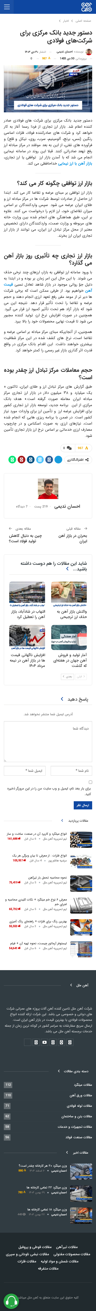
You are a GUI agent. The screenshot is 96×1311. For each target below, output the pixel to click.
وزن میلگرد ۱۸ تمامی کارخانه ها (47, 1209)
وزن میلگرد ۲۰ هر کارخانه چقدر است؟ (43, 1165)
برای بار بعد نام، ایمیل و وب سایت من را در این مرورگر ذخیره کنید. (49, 791)
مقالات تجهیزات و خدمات (75, 1127)
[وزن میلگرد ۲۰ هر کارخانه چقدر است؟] (81, 1172)
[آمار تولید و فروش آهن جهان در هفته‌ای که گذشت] (69, 637)
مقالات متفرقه (48, 1268)
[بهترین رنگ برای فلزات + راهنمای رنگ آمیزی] (81, 927)
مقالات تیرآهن (67, 1247)
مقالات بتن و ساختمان (76, 1116)
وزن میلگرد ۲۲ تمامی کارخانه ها (47, 1187)
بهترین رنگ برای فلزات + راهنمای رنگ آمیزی (38, 921)
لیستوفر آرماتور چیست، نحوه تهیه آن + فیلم (38, 943)
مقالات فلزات (27, 1261)
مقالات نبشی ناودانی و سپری (27, 1254)
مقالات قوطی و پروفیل (34, 1247)
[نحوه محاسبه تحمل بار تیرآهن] (81, 883)
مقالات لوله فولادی (79, 1106)
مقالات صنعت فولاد (79, 1137)
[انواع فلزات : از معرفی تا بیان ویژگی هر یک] (81, 861)
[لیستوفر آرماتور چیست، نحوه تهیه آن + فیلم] (81, 949)
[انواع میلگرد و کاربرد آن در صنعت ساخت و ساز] (81, 840)
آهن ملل (32, 1297)
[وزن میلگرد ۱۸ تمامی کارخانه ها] (81, 1215)
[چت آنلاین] (11, 1301)
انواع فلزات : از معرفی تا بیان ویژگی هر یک (39, 855)
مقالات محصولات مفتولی (72, 1254)
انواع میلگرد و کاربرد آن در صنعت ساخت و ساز (37, 833)
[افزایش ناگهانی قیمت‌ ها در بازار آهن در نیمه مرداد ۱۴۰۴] (27, 637)
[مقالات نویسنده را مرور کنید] (48, 489)
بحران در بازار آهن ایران (72, 538)
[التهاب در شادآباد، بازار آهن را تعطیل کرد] (27, 593)
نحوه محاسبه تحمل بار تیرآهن (47, 877)
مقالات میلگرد (83, 1085)
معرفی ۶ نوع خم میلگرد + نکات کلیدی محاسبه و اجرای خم (36, 902)
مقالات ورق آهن (81, 1095)
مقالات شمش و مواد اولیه (59, 1261)
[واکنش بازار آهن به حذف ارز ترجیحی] (69, 593)
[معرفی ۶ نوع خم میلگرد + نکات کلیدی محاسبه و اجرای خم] (81, 905)
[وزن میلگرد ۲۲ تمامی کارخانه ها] (81, 1193)
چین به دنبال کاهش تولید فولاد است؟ (25, 538)
